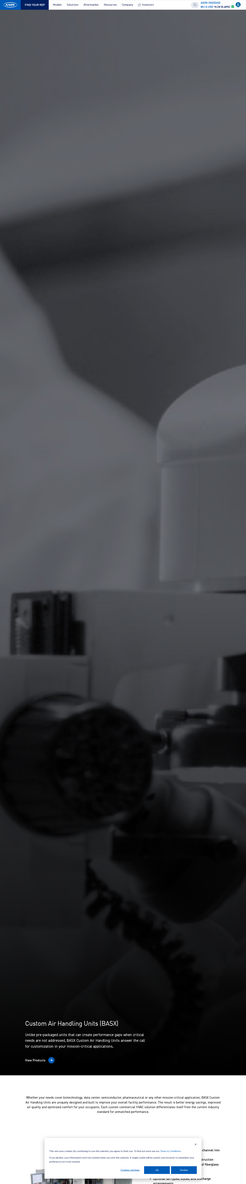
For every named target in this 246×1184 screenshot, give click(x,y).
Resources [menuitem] (110, 4)
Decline (184, 1170)
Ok (157, 1170)
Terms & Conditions (170, 1151)
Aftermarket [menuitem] (91, 4)
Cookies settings (130, 1170)
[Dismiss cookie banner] (195, 1145)
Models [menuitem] (57, 4)
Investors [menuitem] (148, 4)
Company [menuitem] (127, 4)
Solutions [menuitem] (72, 4)
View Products (35, 1060)
